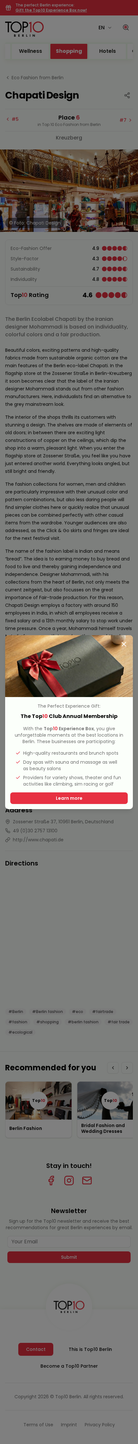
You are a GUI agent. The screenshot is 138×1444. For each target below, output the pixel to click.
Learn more (69, 798)
